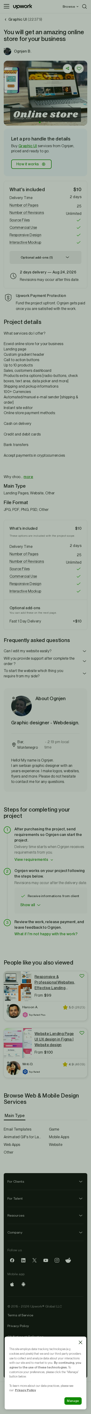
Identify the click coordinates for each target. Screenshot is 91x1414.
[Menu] (6, 6)
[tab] (15, 1115)
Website (55, 1144)
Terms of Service (20, 1315)
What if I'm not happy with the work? (45, 934)
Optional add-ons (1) (37, 257)
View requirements (31, 859)
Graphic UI (27, 146)
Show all (27, 905)
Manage (73, 1401)
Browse (69, 6)
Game (54, 1129)
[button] (40, 122)
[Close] (80, 1342)
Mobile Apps (59, 1137)
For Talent (15, 1198)
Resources (15, 1215)
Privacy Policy (18, 1326)
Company (14, 1232)
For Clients (15, 1181)
